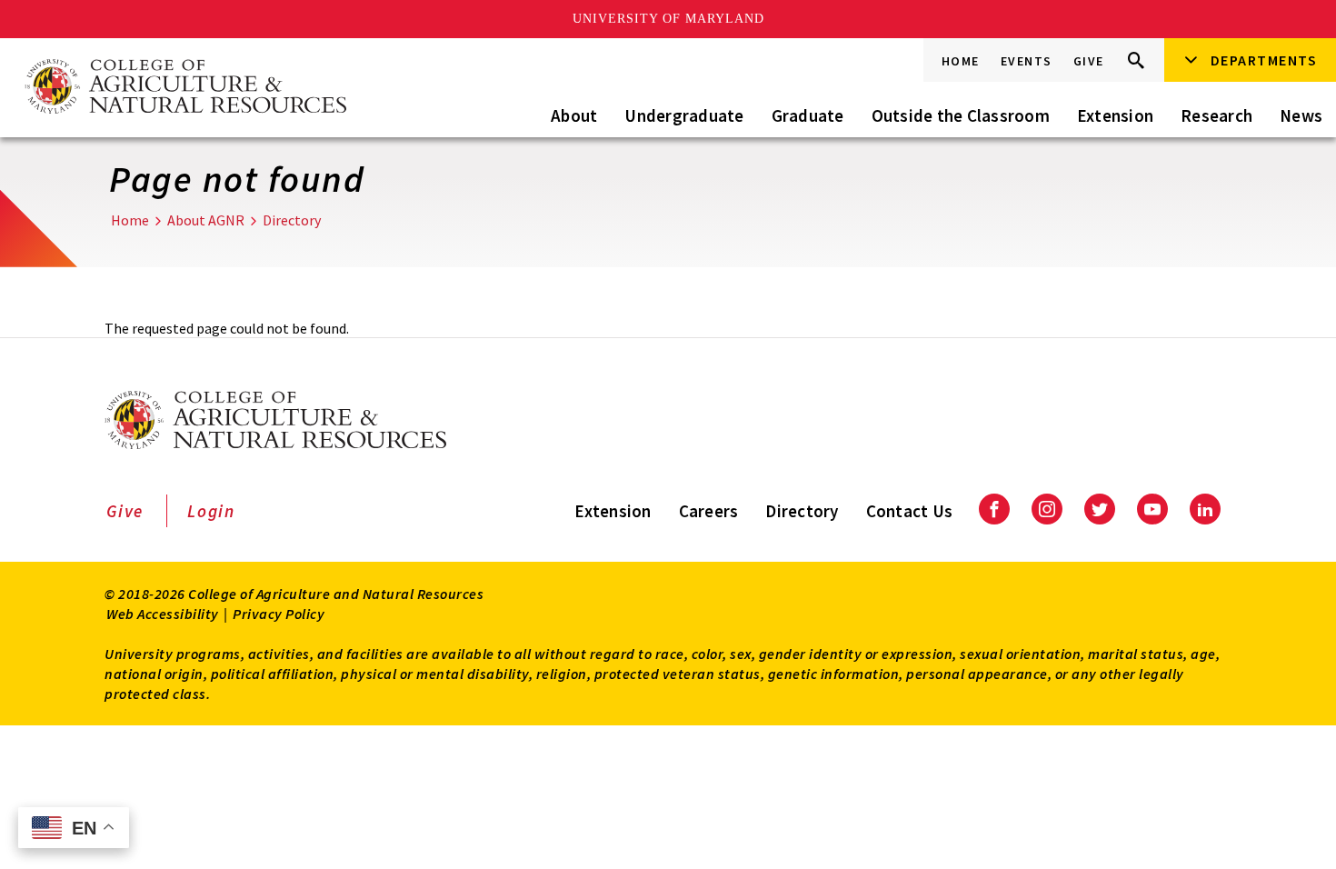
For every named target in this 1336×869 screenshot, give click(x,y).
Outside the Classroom (961, 115)
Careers (709, 511)
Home (961, 61)
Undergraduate (683, 115)
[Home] (184, 87)
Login (211, 511)
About (574, 115)
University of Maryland (668, 18)
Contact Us (909, 511)
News (1301, 115)
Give (1088, 61)
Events (1026, 61)
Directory (292, 220)
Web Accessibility (162, 613)
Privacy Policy (278, 613)
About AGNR (205, 220)
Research (1216, 115)
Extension (1115, 115)
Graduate (808, 115)
